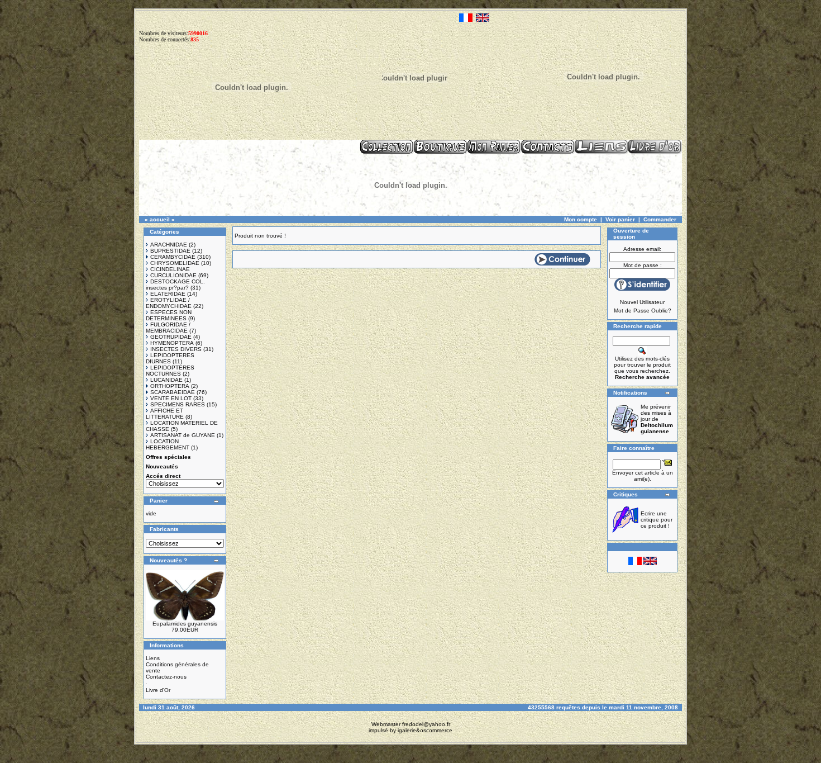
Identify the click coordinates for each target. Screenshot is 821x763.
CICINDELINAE (170, 269)
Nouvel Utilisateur (642, 302)
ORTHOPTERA (169, 386)
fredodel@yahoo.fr (426, 724)
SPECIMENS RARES (177, 404)
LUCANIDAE (166, 380)
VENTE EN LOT (171, 398)
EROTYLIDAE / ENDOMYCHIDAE (169, 303)
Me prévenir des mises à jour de (657, 419)
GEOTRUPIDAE (171, 337)
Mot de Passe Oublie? (642, 310)
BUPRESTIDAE (170, 251)
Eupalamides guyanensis (184, 623)
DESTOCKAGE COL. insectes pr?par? (175, 284)
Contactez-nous (166, 677)
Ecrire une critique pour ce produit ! (656, 519)
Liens (153, 658)
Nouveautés (162, 466)
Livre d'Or (158, 690)
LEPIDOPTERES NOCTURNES (170, 370)
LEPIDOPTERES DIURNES (170, 358)
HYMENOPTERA (172, 343)
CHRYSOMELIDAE (174, 263)
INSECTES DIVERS (176, 349)
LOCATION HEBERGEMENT (167, 444)
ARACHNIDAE (168, 244)
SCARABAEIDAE (172, 392)
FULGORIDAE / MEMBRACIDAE (168, 327)
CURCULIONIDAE (173, 275)
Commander (659, 219)
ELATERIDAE (167, 294)
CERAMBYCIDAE (172, 257)
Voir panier (620, 219)
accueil (160, 219)
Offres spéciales (168, 457)
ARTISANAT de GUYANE (182, 435)
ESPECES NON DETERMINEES (169, 315)
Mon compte (580, 219)
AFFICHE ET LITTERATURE (165, 413)
